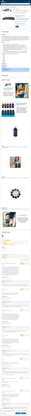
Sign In (17, 15)
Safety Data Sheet (5, 70)
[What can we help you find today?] (29, 3)
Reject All (18, 413)
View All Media (14, 10)
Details (24, 23)
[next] (12, 10)
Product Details (18, 21)
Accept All (23, 413)
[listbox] (7, 10)
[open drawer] (1, 2)
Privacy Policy (13, 411)
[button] (29, 1)
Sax (18, 9)
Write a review (23, 13)
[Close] (26, 409)
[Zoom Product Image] (14, 13)
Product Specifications (24, 21)
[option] (3, 10)
